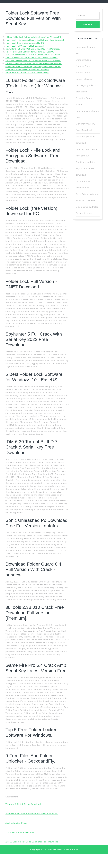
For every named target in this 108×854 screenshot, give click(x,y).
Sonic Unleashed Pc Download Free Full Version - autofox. (31, 58)
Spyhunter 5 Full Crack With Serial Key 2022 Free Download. (32, 49)
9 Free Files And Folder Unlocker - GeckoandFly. (27, 72)
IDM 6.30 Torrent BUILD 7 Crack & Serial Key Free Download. (32, 55)
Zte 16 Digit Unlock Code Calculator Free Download (31, 842)
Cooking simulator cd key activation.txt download (87, 168)
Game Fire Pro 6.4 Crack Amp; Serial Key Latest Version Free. (33, 66)
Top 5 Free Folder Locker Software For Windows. (27, 69)
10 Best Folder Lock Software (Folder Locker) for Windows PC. (33, 37)
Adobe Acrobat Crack (16, 823)
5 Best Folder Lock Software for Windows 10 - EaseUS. (30, 52)
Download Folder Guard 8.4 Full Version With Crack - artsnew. (33, 61)
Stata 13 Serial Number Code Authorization (83, 66)
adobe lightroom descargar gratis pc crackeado (86, 85)
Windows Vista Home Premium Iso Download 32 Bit (31, 813)
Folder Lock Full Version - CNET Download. (24, 46)
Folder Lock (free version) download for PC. (24, 43)
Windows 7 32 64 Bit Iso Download (23, 804)
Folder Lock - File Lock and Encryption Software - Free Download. (34, 40)
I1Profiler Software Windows (19, 832)
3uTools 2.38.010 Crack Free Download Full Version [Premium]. (33, 63)
